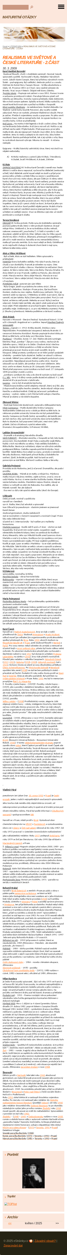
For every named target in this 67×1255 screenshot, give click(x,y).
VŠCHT (29, 824)
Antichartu (54, 836)
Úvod (5, 46)
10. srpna (33, 795)
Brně (36, 820)
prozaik (6, 799)
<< (9, 1223)
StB (32, 815)
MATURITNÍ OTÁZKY (19, 17)
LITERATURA (15, 46)
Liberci (16, 828)
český (56, 795)
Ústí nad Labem (29, 828)
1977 (37, 836)
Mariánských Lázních (12, 843)
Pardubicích (39, 824)
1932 (40, 795)
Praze (48, 795)
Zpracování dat (13, 1245)
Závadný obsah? (45, 1240)
